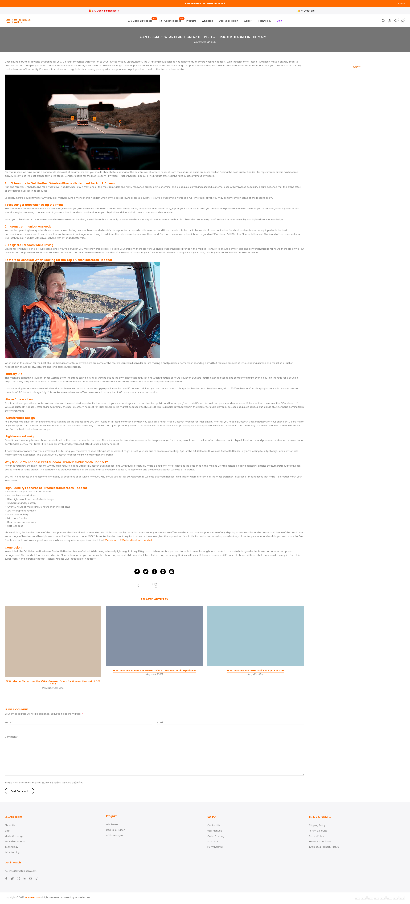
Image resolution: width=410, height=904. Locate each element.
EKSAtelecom (82, 897)
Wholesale (207, 20)
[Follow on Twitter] (12, 878)
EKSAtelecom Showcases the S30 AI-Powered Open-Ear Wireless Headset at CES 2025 (53, 683)
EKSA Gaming (12, 852)
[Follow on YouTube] (30, 878)
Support (248, 20)
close (9, 4)
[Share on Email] (171, 571)
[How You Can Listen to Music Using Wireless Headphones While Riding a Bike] (170, 585)
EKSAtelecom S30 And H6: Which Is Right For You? (255, 670)
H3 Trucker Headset (171, 20)
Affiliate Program (115, 835)
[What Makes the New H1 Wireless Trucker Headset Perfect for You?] (138, 585)
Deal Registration (228, 20)
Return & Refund (318, 830)
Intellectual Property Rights (324, 847)
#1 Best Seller (308, 10)
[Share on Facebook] (137, 571)
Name (9, 722)
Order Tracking (215, 836)
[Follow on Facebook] (6, 878)
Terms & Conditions (320, 841)
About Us (10, 825)
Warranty (212, 841)
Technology (264, 20)
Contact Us (213, 825)
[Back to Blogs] (154, 585)
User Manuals (214, 830)
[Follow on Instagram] (18, 878)
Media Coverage (14, 836)
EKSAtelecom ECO (15, 841)
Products (191, 20)
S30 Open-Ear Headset (142, 20)
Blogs (8, 830)
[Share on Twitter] (145, 571)
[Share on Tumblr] (154, 571)
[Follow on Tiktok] (36, 878)
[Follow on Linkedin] (24, 878)
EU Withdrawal (215, 847)
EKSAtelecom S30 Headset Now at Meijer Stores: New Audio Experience (154, 670)
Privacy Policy (316, 836)
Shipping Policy (317, 825)
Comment (11, 736)
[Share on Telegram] (163, 571)
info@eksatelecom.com (23, 871)
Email (160, 722)
